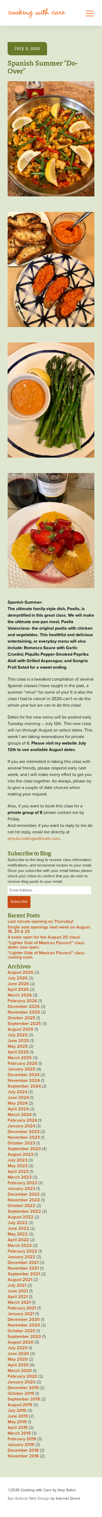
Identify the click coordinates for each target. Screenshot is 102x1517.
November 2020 (24, 1325)
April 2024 (18, 1109)
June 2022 (18, 1228)
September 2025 (24, 1023)
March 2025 (20, 1057)
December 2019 (23, 1387)
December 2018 (23, 1450)
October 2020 (21, 1331)
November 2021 (23, 1268)
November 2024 (24, 1080)
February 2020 (22, 1376)
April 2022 (18, 1240)
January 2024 (21, 1126)
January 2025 (21, 1069)
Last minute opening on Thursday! (40, 921)
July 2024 (17, 1092)
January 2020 (21, 1382)
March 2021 (19, 1302)
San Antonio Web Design (29, 1498)
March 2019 (19, 1433)
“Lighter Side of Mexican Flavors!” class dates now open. (46, 945)
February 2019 (22, 1439)
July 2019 (17, 1410)
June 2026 (18, 983)
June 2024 (18, 1097)
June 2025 (18, 1040)
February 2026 (22, 1001)
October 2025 (21, 1018)
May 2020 (18, 1359)
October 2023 (21, 1143)
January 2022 (21, 1257)
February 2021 (22, 1308)
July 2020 (17, 1348)
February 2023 (22, 1183)
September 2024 (24, 1086)
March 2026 (20, 995)
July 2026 (17, 978)
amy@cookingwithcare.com (34, 838)
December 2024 (23, 1075)
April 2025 (18, 1052)
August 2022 (20, 1217)
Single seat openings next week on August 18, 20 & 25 (49, 929)
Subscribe (19, 901)
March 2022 (20, 1245)
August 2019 (20, 1405)
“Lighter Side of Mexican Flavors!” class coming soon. (46, 955)
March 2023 (20, 1177)
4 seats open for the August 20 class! (44, 937)
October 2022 (21, 1205)
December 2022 (24, 1194)
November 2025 (24, 1012)
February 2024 (22, 1120)
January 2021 (21, 1314)
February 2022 (22, 1251)
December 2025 (24, 1006)
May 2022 (18, 1234)
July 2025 (17, 1035)
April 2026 (18, 989)
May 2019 (17, 1422)
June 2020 (18, 1353)
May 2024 (17, 1103)
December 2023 (23, 1131)
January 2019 (21, 1444)
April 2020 (18, 1365)
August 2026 (20, 972)
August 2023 (20, 1154)
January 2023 (21, 1188)
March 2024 (20, 1114)
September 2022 (24, 1211)
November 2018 (23, 1456)
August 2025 (20, 1029)
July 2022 (17, 1222)
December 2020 (24, 1319)
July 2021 (17, 1285)
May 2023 (17, 1166)
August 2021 (20, 1279)
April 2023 (18, 1171)
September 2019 (24, 1399)
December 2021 (23, 1262)
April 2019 (18, 1427)
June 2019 (18, 1416)
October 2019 (21, 1393)
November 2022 (24, 1200)
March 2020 (20, 1370)
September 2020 (24, 1336)
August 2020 (20, 1342)
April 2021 (18, 1296)
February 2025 (22, 1063)
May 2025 (18, 1046)
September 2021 (24, 1274)
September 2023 (24, 1149)
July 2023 (17, 1160)
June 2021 (18, 1291)
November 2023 (24, 1137)
